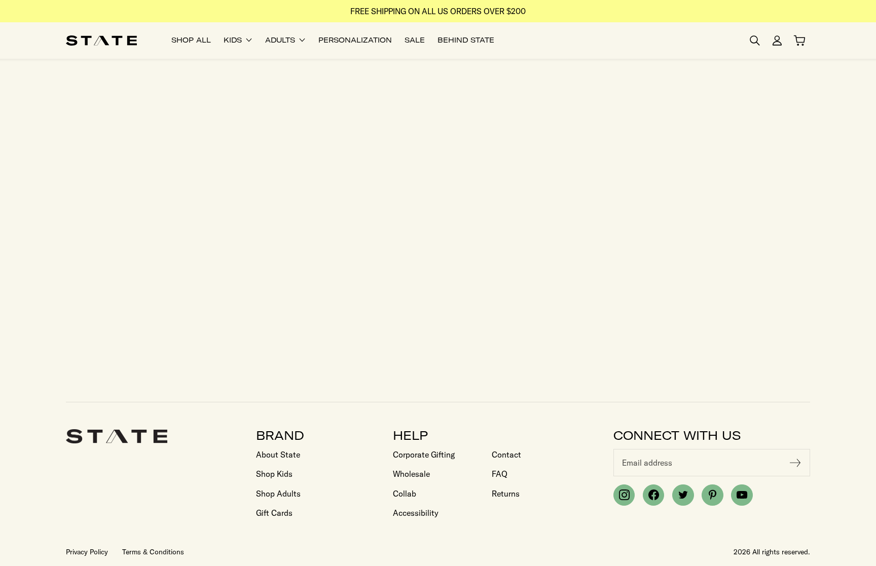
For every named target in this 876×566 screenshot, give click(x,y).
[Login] (777, 40)
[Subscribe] (795, 462)
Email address (647, 463)
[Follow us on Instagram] (624, 495)
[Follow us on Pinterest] (712, 495)
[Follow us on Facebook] (653, 495)
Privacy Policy (87, 551)
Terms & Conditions (153, 551)
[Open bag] (799, 40)
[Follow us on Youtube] (741, 495)
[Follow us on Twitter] (683, 495)
